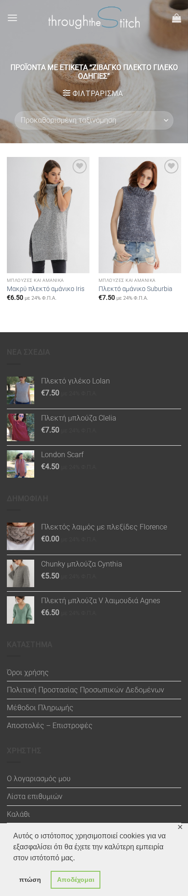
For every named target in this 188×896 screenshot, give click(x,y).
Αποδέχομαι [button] (75, 879)
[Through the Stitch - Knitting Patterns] (94, 17)
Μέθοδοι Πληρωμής (40, 707)
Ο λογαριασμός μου (39, 778)
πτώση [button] (30, 879)
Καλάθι (18, 814)
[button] (12, 17)
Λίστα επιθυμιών (35, 796)
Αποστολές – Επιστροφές (50, 725)
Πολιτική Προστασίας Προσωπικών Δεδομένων (85, 689)
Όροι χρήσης (28, 672)
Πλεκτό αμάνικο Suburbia (135, 288)
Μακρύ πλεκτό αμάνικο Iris (45, 288)
